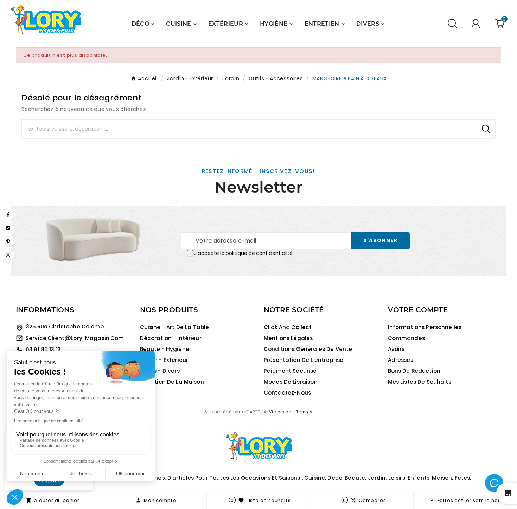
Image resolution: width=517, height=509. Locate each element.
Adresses (400, 360)
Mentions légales (288, 338)
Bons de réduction (414, 371)
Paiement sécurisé (290, 371)
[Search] (486, 129)
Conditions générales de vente (308, 349)
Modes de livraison (291, 381)
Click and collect (288, 327)
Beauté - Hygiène (164, 349)
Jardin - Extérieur (164, 360)
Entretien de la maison (172, 381)
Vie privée (280, 412)
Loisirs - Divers (160, 371)
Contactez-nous (287, 392)
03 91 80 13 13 (43, 349)
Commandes (406, 338)
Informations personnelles (425, 327)
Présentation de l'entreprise (303, 360)
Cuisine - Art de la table (174, 327)
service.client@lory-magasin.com (75, 338)
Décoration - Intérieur (171, 338)
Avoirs (396, 349)
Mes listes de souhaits (419, 381)
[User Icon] (477, 23)
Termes (304, 412)
